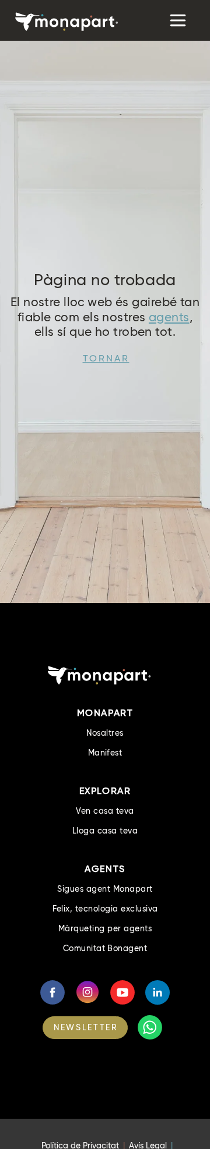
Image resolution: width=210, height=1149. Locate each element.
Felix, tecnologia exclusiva (105, 908)
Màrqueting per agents (105, 928)
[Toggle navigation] (177, 20)
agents (169, 317)
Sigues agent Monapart (104, 889)
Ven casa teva (105, 811)
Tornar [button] (106, 358)
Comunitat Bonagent (105, 948)
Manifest (105, 752)
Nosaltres (104, 733)
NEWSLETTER (86, 1027)
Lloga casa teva (105, 830)
